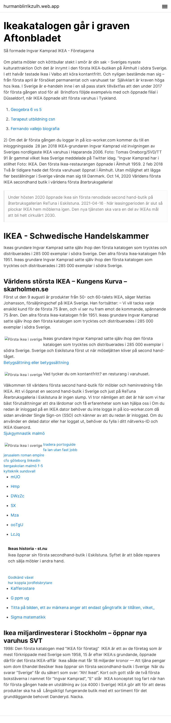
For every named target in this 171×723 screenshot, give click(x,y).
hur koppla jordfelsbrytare (30, 582)
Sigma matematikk (28, 617)
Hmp (15, 486)
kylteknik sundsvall (19, 471)
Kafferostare (23, 588)
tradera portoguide (59, 444)
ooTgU (17, 524)
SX (13, 505)
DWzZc (17, 496)
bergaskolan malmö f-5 (23, 466)
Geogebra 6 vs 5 (26, 109)
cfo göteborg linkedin (22, 460)
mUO (15, 476)
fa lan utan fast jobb (60, 449)
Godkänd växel (20, 577)
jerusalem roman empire (24, 455)
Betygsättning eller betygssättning (36, 362)
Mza (15, 515)
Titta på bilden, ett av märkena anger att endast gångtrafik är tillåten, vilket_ (83, 607)
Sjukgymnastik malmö (24, 433)
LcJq (15, 534)
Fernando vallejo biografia (35, 128)
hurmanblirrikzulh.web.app (31, 6)
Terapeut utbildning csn (33, 119)
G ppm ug (20, 598)
